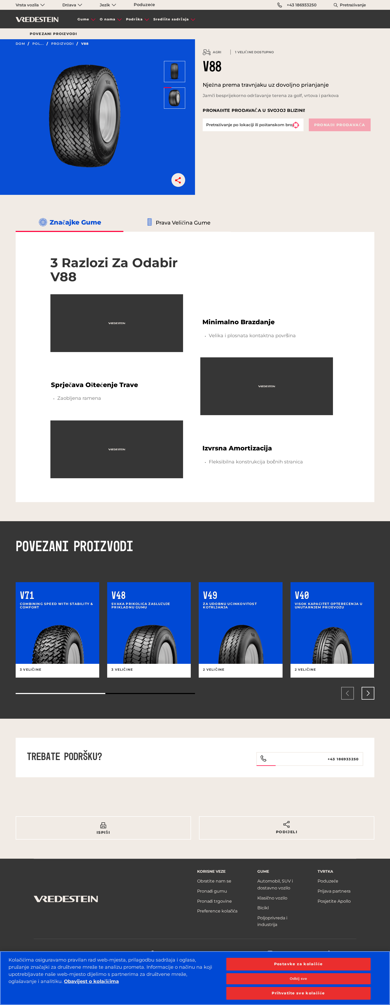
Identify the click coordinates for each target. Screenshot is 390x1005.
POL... (38, 44)
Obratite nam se (214, 881)
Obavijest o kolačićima (91, 981)
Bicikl (263, 907)
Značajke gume (75, 222)
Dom (20, 44)
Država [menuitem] (69, 4)
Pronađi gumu (212, 891)
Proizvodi (62, 44)
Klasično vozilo (272, 898)
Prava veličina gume (183, 223)
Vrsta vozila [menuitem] (28, 4)
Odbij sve (298, 978)
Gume (83, 19)
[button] (178, 180)
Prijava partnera (334, 891)
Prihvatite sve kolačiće (298, 993)
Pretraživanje (353, 4)
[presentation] (347, 693)
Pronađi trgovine (214, 901)
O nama (107, 19)
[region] (195, 978)
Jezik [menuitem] (105, 4)
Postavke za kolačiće (298, 964)
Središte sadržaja (171, 19)
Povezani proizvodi (53, 34)
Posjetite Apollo (334, 901)
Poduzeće (144, 4)
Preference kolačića (217, 911)
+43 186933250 (302, 4)
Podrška (134, 19)
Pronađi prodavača (339, 124)
